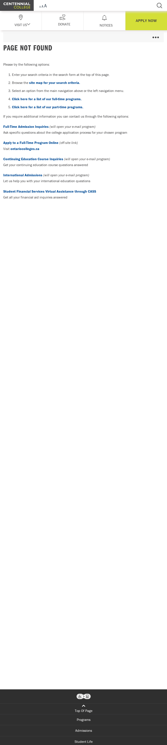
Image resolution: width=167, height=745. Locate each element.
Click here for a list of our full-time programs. (47, 99)
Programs (83, 719)
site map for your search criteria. (54, 82)
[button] (62, 20)
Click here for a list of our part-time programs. (47, 107)
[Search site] (159, 5)
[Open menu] (155, 37)
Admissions (83, 730)
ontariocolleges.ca (24, 149)
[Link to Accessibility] (84, 696)
